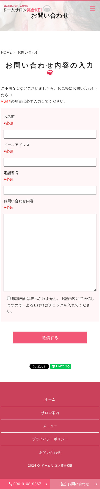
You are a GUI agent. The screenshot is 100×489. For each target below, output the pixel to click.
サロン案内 (50, 412)
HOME (6, 52)
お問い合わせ (78, 484)
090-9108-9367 (27, 484)
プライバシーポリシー (50, 439)
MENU (92, 8)
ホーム (50, 399)
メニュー (50, 426)
